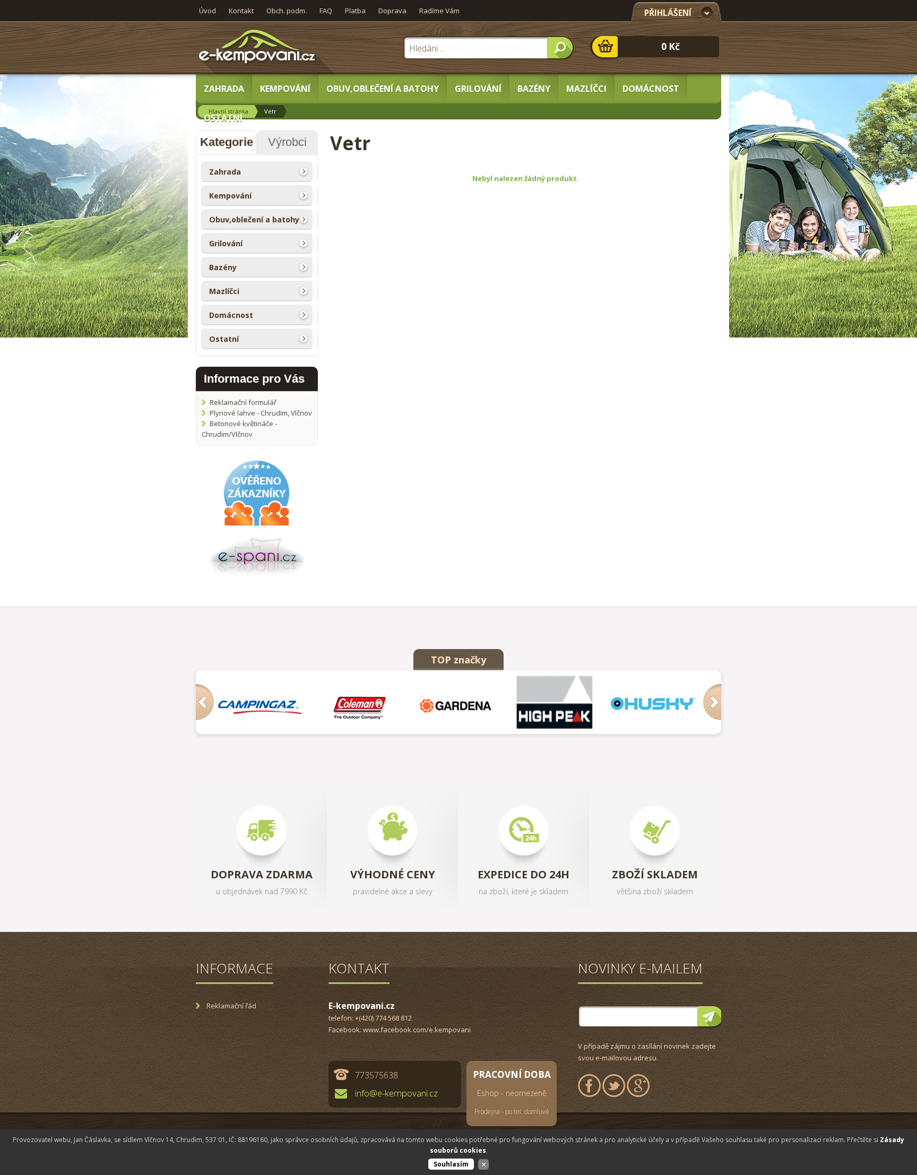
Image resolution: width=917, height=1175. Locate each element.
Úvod (207, 10)
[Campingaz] (263, 702)
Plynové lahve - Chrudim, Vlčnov (261, 413)
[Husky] (655, 702)
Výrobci (287, 142)
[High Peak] (557, 702)
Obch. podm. (286, 10)
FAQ (325, 10)
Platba (355, 10)
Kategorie (226, 142)
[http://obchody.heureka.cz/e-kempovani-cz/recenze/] (256, 525)
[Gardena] (459, 702)
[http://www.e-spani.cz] (257, 575)
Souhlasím (451, 1164)
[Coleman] (361, 702)
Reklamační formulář (243, 402)
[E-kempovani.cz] (257, 48)
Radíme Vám (439, 10)
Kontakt (241, 10)
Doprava (392, 10)
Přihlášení (667, 13)
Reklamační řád (231, 1005)
